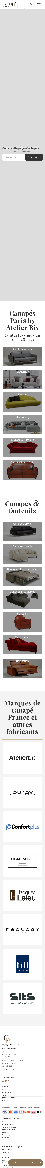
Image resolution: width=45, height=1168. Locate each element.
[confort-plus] (22, 826)
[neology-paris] (22, 929)
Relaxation (5, 1137)
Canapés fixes (7, 1122)
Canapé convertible (8, 1098)
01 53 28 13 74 (9, 1069)
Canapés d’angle (7, 1124)
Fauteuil (5, 1100)
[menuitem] (31, 4)
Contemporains (7, 1155)
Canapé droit (6, 1092)
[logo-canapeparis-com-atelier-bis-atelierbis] (11, 4)
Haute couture (7, 1149)
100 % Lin (5, 1152)
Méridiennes (6, 1135)
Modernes (5, 1157)
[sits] (22, 998)
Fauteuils (5, 1132)
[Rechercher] (31, 4)
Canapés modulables (9, 1129)
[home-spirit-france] (22, 861)
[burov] (22, 792)
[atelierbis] (22, 758)
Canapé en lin (6, 1095)
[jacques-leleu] (22, 895)
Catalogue (5, 1090)
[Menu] (39, 4)
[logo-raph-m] (22, 964)
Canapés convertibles (9, 1127)
